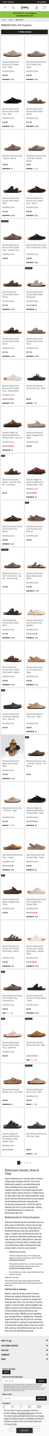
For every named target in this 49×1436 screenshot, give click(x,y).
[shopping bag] (44, 7)
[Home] (25, 7)
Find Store (41, 1398)
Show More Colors (8, 71)
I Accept (24, 1430)
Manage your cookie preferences (22, 1413)
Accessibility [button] (41, 2)
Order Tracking (8, 2)
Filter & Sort (25, 32)
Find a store (7, 1394)
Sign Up (6, 1372)
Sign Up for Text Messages (12, 1377)
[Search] (13, 7)
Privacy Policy (42, 1387)
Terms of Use (31, 1387)
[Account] (36, 7)
